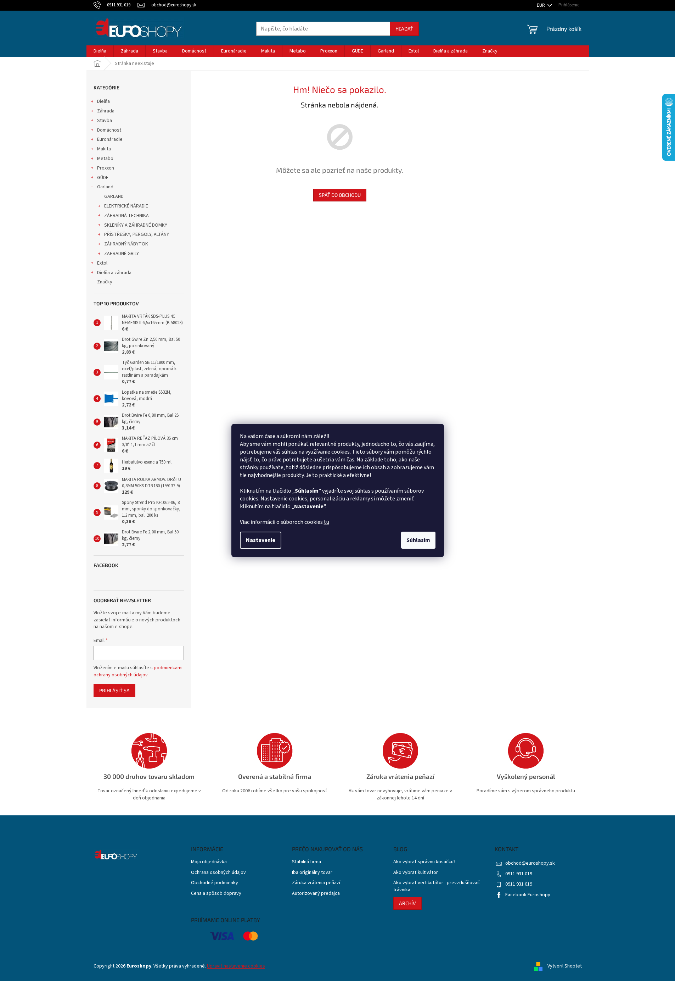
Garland (105, 186)
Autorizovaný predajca (316, 893)
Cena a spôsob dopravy (216, 893)
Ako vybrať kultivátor (415, 872)
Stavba (104, 120)
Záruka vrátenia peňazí (316, 883)
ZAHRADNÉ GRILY (121, 253)
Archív (407, 903)
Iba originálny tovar (312, 872)
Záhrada (105, 111)
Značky (104, 282)
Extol (102, 263)
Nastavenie (260, 540)
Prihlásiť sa (114, 690)
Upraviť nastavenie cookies (236, 966)
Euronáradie (110, 139)
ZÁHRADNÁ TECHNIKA (126, 215)
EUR (541, 5)
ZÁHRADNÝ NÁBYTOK (126, 244)
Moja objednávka (209, 862)
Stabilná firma (306, 862)
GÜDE (102, 177)
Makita (104, 149)
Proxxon (105, 168)
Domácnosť (109, 130)
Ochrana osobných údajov (218, 872)
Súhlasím (418, 540)
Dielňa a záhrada (114, 272)
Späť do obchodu (340, 195)
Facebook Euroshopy (527, 894)
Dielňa (103, 101)
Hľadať (404, 29)
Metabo (105, 158)
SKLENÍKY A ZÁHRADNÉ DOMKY (135, 225)
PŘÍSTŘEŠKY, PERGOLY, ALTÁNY (136, 234)
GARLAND (114, 196)
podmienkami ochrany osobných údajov (138, 671)
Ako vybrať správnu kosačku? (424, 862)
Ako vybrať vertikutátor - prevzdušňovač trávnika (436, 886)
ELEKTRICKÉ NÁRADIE (126, 206)
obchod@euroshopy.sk (530, 863)
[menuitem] (99, 51)
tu (326, 522)
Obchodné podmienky (214, 883)
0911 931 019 (518, 873)
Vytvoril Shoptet (564, 966)
